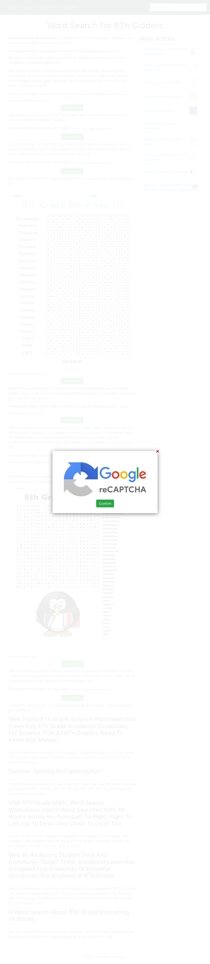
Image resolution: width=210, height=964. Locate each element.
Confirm (105, 503)
